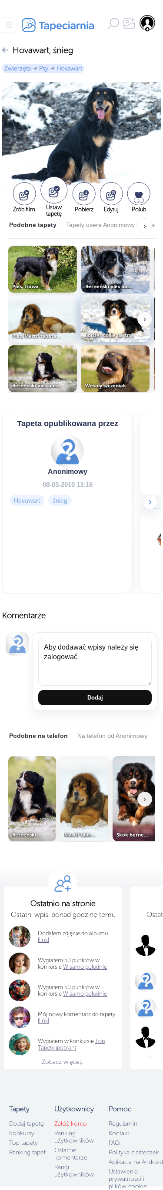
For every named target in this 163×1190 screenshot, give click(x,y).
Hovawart (69, 68)
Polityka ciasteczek (134, 1152)
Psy (43, 68)
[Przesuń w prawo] (150, 502)
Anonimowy (67, 471)
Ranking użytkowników (74, 1137)
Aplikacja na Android (136, 1162)
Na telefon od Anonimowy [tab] (112, 735)
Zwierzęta (17, 68)
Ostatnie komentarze (70, 1154)
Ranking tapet (27, 1152)
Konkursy (21, 1133)
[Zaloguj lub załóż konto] (147, 23)
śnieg (60, 500)
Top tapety (23, 1143)
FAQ (114, 1143)
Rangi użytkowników (74, 1170)
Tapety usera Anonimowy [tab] (100, 224)
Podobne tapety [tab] (33, 224)
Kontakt (119, 1133)
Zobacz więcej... (63, 1062)
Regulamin (123, 1123)
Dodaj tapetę (26, 1123)
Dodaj (95, 697)
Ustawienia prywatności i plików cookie (128, 1179)
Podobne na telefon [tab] (38, 735)
